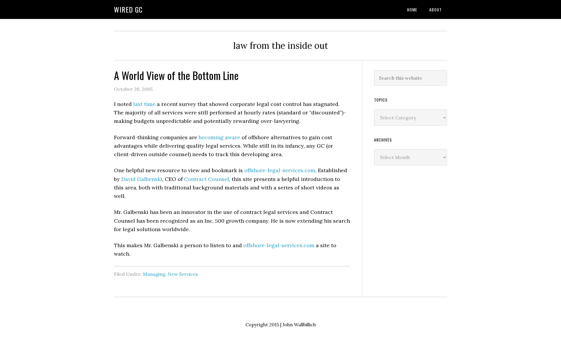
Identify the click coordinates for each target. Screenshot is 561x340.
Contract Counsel (206, 179)
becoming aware (219, 137)
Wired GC (128, 9)
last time (144, 104)
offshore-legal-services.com (279, 170)
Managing (154, 274)
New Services (183, 274)
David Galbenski (141, 179)
